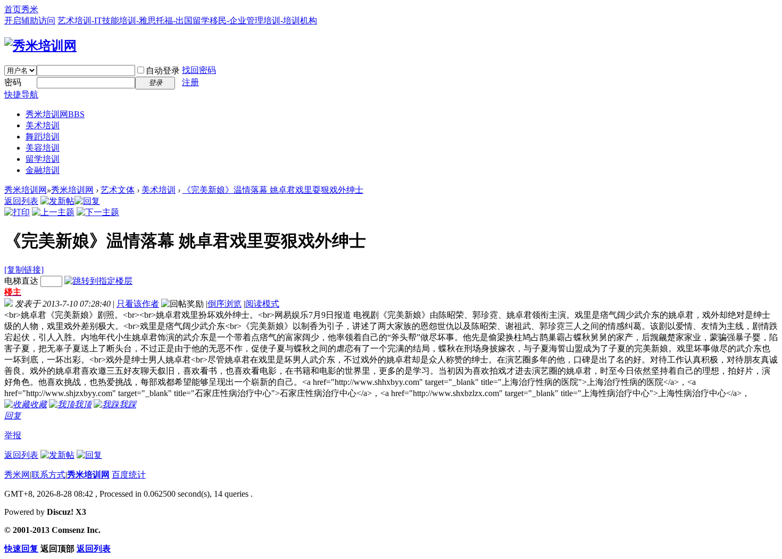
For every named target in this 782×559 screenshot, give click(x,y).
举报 (12, 435)
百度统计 (129, 474)
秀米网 (17, 474)
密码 (12, 82)
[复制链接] (24, 269)
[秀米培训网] (40, 46)
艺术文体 (118, 189)
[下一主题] (98, 212)
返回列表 (21, 200)
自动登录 (163, 70)
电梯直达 (21, 280)
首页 (12, 9)
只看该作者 (138, 303)
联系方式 (48, 474)
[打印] (17, 212)
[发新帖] (57, 200)
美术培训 (43, 125)
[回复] (87, 200)
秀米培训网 (55, 114)
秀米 (29, 9)
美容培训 (43, 147)
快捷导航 (21, 94)
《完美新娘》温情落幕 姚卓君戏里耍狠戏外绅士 (272, 189)
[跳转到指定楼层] (98, 280)
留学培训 (43, 158)
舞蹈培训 (43, 136)
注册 (190, 82)
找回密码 (199, 70)
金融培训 (43, 170)
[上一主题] (53, 212)
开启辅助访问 (29, 20)
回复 (12, 415)
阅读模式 (262, 303)
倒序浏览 (224, 303)
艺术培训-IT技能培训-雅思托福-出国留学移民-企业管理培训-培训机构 (187, 20)
